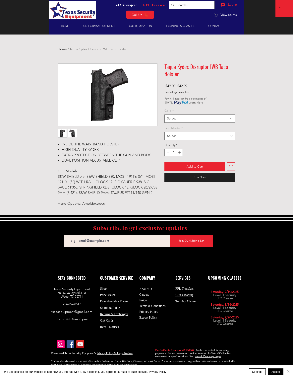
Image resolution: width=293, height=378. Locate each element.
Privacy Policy (157, 372)
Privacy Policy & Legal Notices (115, 353)
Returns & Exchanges (114, 314)
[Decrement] (167, 152)
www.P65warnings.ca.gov (208, 356)
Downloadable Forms (114, 301)
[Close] (288, 371)
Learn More (196, 102)
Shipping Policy (110, 307)
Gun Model (173, 128)
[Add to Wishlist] (231, 166)
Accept (275, 372)
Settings (257, 372)
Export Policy (148, 317)
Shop (103, 288)
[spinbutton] (173, 152)
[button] (280, 7)
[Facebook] (70, 344)
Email (67, 232)
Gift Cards (107, 320)
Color (169, 111)
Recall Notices (109, 327)
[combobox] (199, 118)
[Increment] (179, 152)
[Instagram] (61, 344)
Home (62, 49)
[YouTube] (80, 344)
